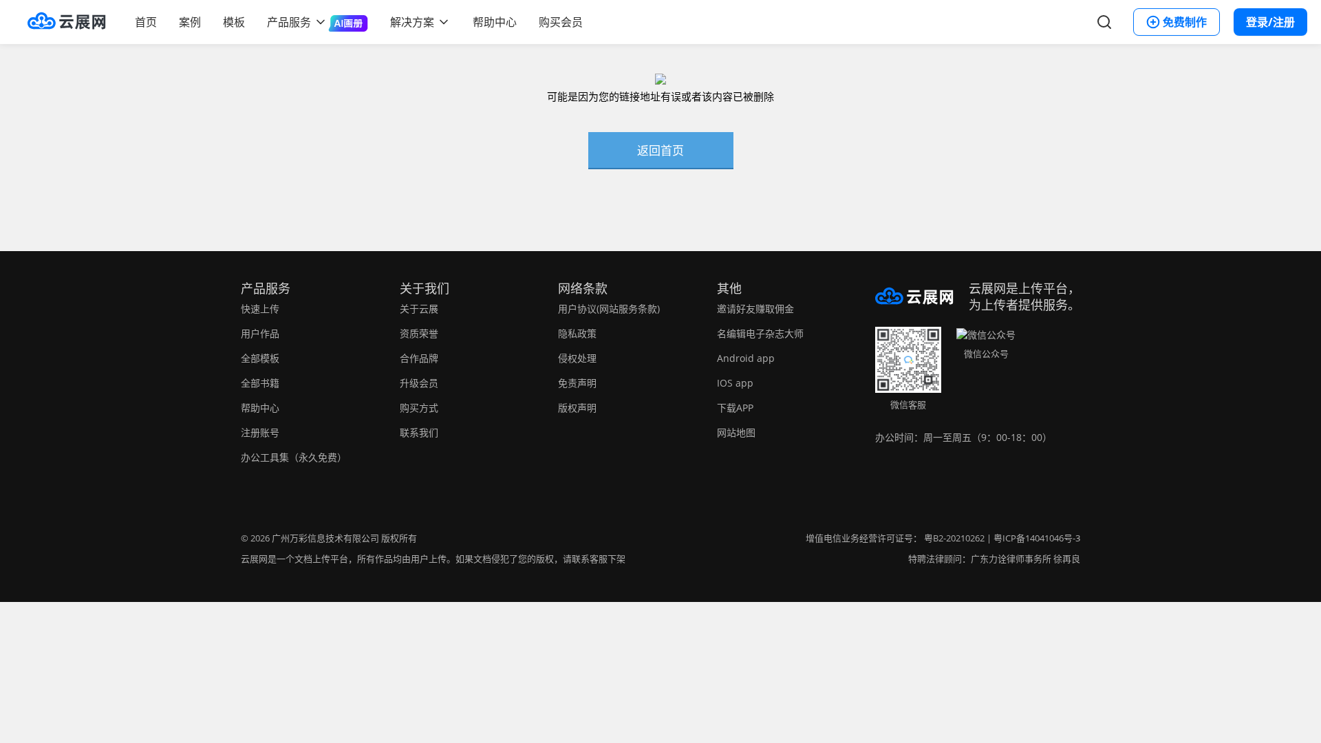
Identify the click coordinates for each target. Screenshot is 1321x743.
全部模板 (260, 358)
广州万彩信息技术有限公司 (325, 538)
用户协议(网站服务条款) (609, 308)
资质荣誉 (419, 333)
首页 (146, 22)
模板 (234, 22)
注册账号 (260, 432)
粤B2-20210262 (954, 538)
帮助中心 (495, 22)
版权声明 (577, 407)
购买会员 (561, 22)
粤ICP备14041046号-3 (1037, 538)
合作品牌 (419, 358)
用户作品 (260, 333)
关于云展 (419, 308)
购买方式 (419, 407)
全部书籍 (260, 382)
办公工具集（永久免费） (294, 457)
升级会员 (419, 382)
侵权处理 (577, 358)
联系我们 (419, 432)
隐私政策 (577, 333)
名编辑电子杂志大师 (760, 333)
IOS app (735, 382)
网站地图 (736, 432)
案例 (190, 22)
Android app (746, 358)
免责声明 (577, 382)
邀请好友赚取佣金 (755, 308)
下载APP (735, 407)
